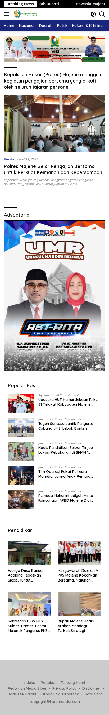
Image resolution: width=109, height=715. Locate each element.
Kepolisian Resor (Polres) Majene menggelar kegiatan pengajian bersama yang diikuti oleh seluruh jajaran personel (48, 182)
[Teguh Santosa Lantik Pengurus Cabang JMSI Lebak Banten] (21, 427)
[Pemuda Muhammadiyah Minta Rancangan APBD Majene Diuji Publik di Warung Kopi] (21, 499)
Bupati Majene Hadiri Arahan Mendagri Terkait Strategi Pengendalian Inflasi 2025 (76, 626)
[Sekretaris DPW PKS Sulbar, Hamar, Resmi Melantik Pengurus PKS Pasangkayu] (29, 604)
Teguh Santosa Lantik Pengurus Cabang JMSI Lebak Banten (66, 426)
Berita (9, 159)
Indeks (29, 682)
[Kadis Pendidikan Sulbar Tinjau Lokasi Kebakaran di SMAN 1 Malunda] (21, 451)
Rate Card (94, 694)
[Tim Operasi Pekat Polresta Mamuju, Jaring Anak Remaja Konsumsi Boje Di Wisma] (21, 475)
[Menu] (7, 13)
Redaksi (48, 682)
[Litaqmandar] (25, 13)
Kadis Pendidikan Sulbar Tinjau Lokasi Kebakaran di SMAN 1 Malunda (65, 450)
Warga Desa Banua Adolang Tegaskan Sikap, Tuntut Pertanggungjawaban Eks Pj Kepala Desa (27, 575)
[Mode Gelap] (93, 14)
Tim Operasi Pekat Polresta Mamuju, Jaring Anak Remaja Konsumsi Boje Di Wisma (64, 474)
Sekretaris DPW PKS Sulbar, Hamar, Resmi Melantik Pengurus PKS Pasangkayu (28, 626)
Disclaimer (91, 688)
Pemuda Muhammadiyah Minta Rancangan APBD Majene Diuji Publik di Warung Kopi (65, 498)
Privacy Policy (64, 688)
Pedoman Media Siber (27, 688)
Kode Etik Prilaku (22, 694)
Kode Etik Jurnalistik (61, 694)
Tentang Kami (73, 682)
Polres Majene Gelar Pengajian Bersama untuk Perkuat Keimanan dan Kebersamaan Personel (53, 172)
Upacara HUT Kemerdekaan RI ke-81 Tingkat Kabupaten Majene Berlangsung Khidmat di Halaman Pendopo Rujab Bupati (68, 402)
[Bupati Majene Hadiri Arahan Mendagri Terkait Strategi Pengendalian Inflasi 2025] (79, 604)
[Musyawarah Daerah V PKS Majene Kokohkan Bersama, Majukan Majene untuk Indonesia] (79, 553)
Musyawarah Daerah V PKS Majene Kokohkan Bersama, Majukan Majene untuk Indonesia (78, 575)
